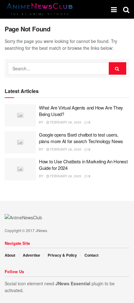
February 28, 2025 (65, 122)
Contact (91, 255)
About (10, 255)
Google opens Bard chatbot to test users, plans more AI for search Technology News (81, 137)
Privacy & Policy (62, 255)
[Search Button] (117, 68)
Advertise (31, 255)
